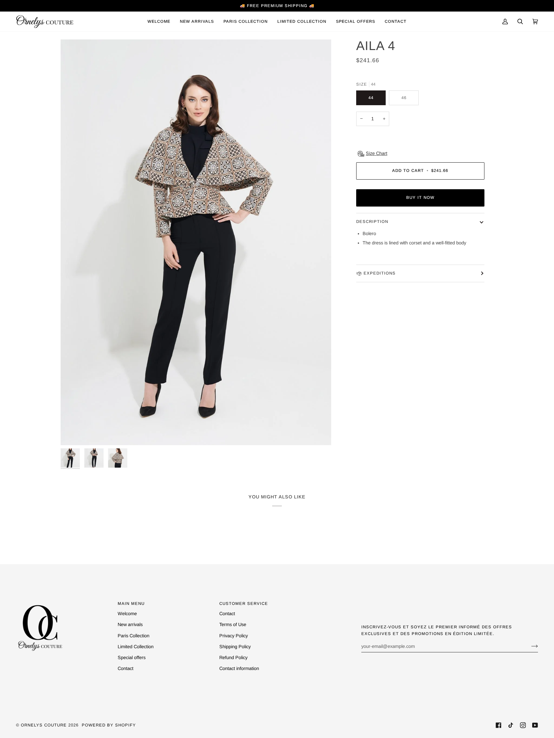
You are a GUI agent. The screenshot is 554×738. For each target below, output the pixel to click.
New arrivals (130, 624)
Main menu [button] (131, 603)
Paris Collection (133, 635)
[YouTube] (535, 725)
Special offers (132, 657)
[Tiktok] (511, 725)
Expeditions (380, 273)
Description (372, 221)
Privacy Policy (233, 635)
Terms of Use (232, 624)
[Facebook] (498, 725)
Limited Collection (136, 646)
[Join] (529, 646)
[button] (246, 21)
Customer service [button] (243, 603)
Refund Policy (233, 657)
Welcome (127, 613)
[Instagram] (523, 725)
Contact (125, 668)
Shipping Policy (235, 646)
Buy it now (420, 197)
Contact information (239, 668)
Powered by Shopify (109, 725)
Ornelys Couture (44, 725)
